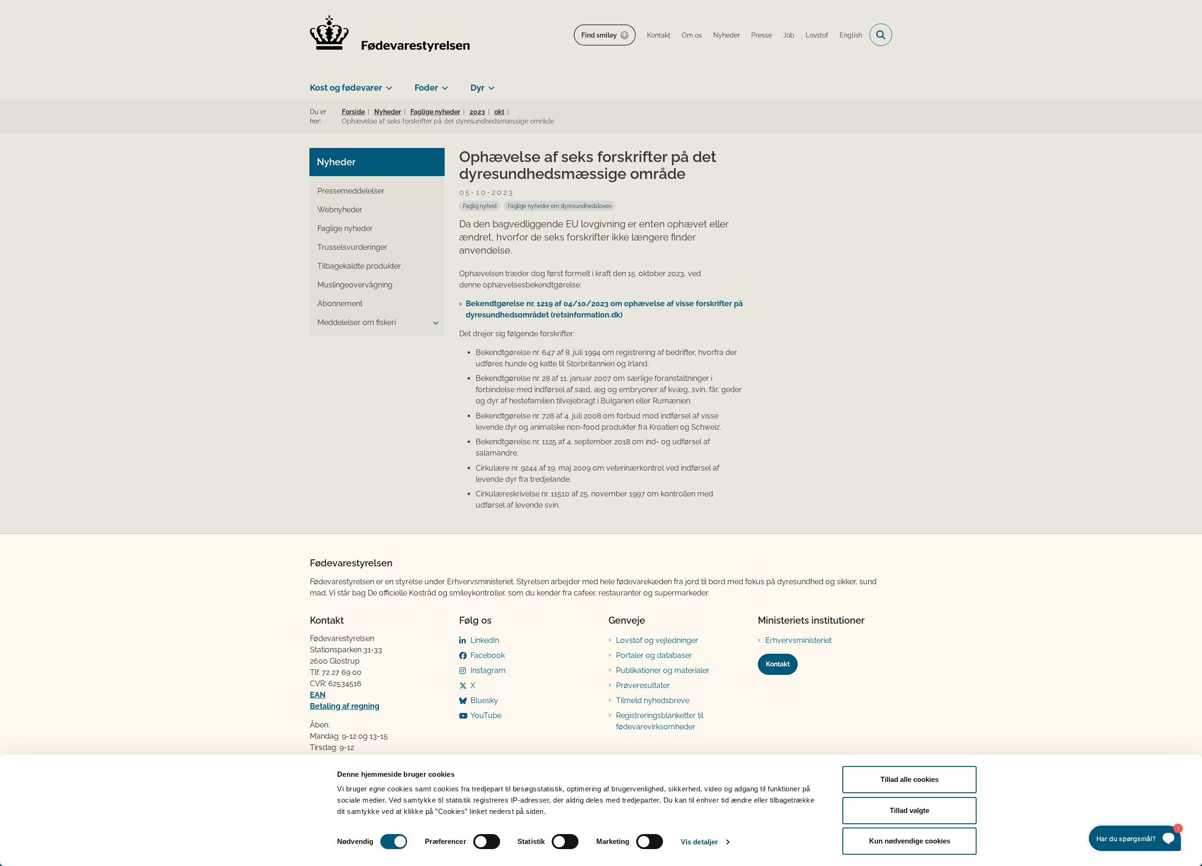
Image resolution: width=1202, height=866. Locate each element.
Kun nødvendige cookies (909, 841)
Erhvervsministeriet (798, 640)
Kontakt (778, 664)
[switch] (486, 841)
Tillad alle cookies (909, 779)
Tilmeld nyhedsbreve (652, 700)
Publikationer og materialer (662, 670)
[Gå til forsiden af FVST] (390, 35)
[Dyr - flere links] (489, 84)
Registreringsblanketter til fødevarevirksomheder (659, 721)
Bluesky (484, 700)
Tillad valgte (909, 810)
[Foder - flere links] (443, 84)
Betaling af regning (344, 706)
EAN (317, 694)
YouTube (485, 715)
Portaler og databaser (654, 655)
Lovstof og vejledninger (657, 640)
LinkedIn (484, 640)
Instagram (488, 670)
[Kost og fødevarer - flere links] (387, 84)
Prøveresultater (643, 685)
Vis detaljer (699, 842)
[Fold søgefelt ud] (881, 34)
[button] (433, 323)
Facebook (487, 655)
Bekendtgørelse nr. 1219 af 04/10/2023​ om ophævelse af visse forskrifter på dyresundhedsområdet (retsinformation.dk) (604, 309)
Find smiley (599, 35)
